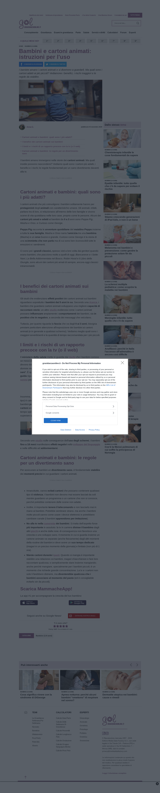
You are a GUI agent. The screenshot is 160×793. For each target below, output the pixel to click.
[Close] (123, 363)
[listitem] (80, 406)
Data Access (80, 430)
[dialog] (80, 396)
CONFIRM (56, 421)
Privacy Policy (94, 430)
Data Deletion (65, 430)
